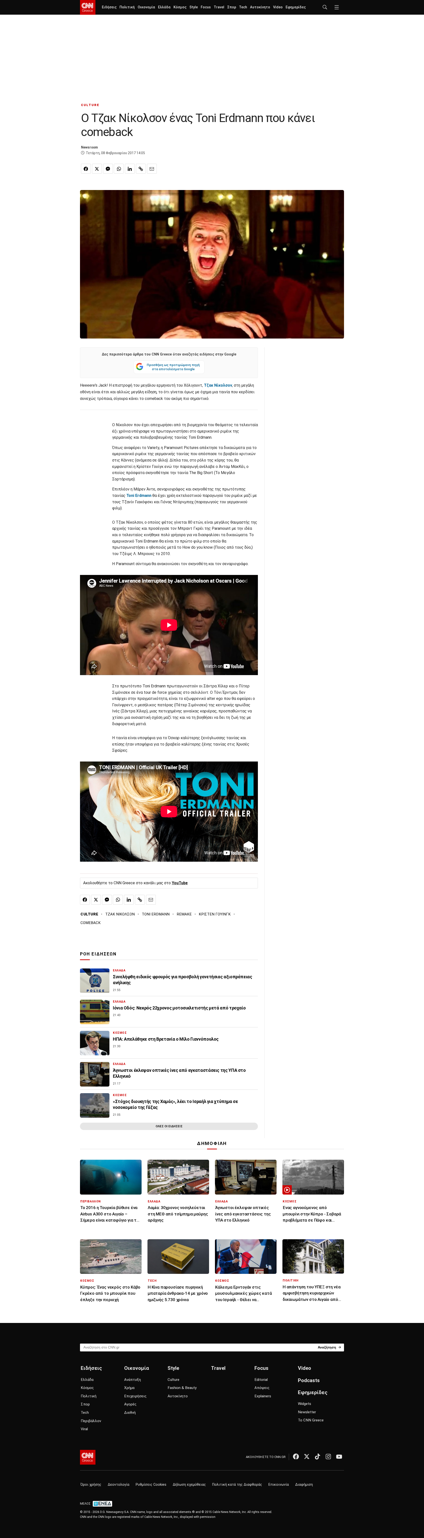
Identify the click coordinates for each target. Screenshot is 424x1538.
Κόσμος (179, 7)
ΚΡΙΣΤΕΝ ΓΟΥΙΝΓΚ (215, 914)
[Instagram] (328, 1456)
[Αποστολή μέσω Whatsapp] (119, 169)
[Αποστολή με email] (152, 169)
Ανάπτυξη (132, 1379)
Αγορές (130, 1404)
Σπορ (231, 7)
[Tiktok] (317, 1456)
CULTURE (90, 105)
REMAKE (184, 914)
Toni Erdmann (138, 495)
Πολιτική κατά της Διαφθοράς (237, 1485)
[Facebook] (296, 1456)
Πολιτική (127, 7)
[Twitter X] (307, 1456)
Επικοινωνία (278, 1485)
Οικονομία (146, 7)
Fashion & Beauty (182, 1388)
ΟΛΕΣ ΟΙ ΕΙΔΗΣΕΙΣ (169, 1126)
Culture (173, 1379)
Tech (243, 7)
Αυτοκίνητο (260, 7)
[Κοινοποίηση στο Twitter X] (97, 169)
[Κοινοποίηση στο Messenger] (108, 169)
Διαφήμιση (304, 1485)
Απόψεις (261, 1388)
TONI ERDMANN (156, 914)
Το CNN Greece (311, 1420)
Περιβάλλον (91, 1421)
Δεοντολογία (118, 1485)
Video (278, 7)
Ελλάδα (164, 7)
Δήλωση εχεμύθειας (189, 1485)
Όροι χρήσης (90, 1485)
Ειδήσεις (109, 7)
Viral (84, 1429)
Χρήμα (129, 1388)
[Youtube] (339, 1456)
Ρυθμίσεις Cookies (151, 1485)
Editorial (261, 1379)
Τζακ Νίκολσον (218, 385)
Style (193, 7)
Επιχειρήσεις (135, 1396)
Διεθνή (130, 1412)
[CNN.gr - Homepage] (87, 7)
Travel (219, 7)
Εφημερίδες (296, 7)
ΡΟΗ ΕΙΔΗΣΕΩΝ (98, 954)
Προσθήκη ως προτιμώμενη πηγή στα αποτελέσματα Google (173, 367)
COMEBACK (90, 923)
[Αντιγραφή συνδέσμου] (141, 169)
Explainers (262, 1396)
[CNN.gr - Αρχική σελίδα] (87, 1457)
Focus (206, 7)
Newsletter (307, 1412)
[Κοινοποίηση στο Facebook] (86, 169)
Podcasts (309, 1380)
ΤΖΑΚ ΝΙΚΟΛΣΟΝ (120, 914)
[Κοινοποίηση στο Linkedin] (130, 169)
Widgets (304, 1404)
